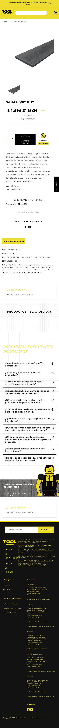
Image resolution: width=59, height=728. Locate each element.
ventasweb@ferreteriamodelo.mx (37, 599)
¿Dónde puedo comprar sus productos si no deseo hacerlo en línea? (28, 459)
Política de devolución (12, 613)
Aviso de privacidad (11, 604)
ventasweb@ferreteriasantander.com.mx (37, 671)
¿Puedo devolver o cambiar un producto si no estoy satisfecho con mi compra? (28, 428)
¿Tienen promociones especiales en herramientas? (25, 449)
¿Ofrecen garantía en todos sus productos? (22, 373)
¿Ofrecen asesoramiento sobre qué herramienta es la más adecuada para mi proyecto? (28, 439)
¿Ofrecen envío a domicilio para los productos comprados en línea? (24, 401)
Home (6, 22)
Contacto (6, 589)
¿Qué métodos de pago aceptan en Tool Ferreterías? (27, 419)
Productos (7, 585)
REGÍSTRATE (46, 530)
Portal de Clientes (10, 567)
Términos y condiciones (12, 608)
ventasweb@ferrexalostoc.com (37, 649)
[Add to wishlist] (19, 212)
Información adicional (14, 241)
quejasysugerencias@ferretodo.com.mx (37, 626)
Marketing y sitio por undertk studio (29, 722)
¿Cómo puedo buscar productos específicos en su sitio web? (23, 382)
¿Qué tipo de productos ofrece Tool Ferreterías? (25, 364)
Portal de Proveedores (10, 553)
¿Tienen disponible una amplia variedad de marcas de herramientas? (27, 392)
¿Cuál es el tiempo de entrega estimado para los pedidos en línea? (27, 410)
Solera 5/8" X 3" (20, 22)
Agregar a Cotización (25, 142)
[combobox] (31, 13)
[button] (52, 14)
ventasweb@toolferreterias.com (37, 622)
